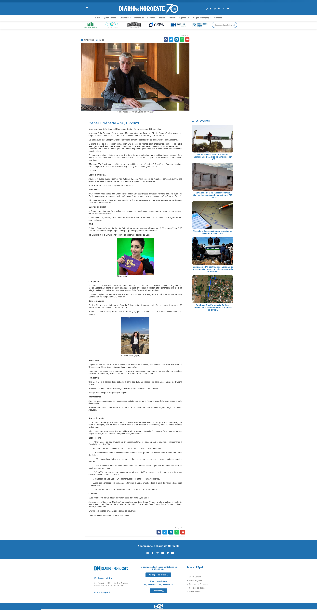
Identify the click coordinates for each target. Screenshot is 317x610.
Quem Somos (110, 18)
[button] (166, 39)
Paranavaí (139, 18)
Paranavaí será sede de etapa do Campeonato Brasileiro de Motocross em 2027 (213, 156)
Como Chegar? (102, 592)
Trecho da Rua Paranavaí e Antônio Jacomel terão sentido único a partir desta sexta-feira (212, 307)
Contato (218, 18)
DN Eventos (125, 18)
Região (161, 18)
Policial (172, 18)
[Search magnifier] (234, 25)
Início (97, 18)
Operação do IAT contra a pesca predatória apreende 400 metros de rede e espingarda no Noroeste (213, 269)
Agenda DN (184, 18)
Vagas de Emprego (202, 18)
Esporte (151, 18)
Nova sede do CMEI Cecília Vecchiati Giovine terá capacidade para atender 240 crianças (212, 195)
